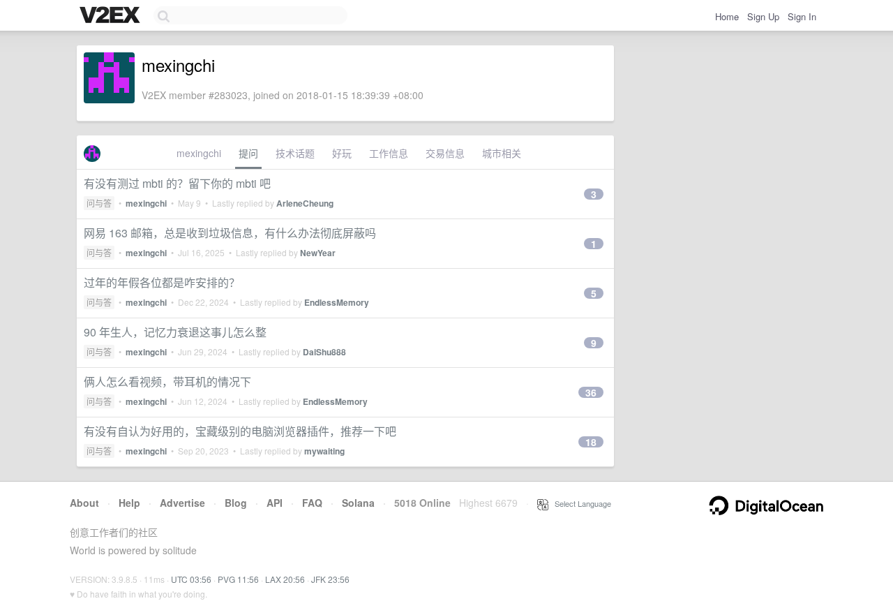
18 (590, 441)
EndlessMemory (336, 302)
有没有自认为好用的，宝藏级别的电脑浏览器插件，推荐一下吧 (240, 431)
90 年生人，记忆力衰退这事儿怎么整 (175, 332)
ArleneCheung (304, 203)
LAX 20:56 (285, 579)
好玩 (342, 153)
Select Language (579, 503)
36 (590, 392)
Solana (358, 503)
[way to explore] (112, 16)
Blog (236, 503)
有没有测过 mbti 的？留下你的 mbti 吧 (177, 183)
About (84, 503)
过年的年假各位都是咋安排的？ (162, 282)
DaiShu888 (324, 352)
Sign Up (763, 16)
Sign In (802, 16)
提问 (248, 153)
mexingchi (199, 153)
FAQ (312, 503)
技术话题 (295, 153)
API (275, 503)
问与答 (99, 203)
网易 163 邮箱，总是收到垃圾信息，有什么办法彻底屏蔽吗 (230, 233)
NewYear (318, 252)
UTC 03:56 (191, 579)
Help (129, 503)
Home (727, 16)
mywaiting (324, 451)
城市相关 (501, 153)
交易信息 (445, 153)
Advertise (182, 503)
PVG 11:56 (238, 579)
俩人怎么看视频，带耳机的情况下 (167, 381)
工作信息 (388, 153)
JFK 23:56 (330, 579)
